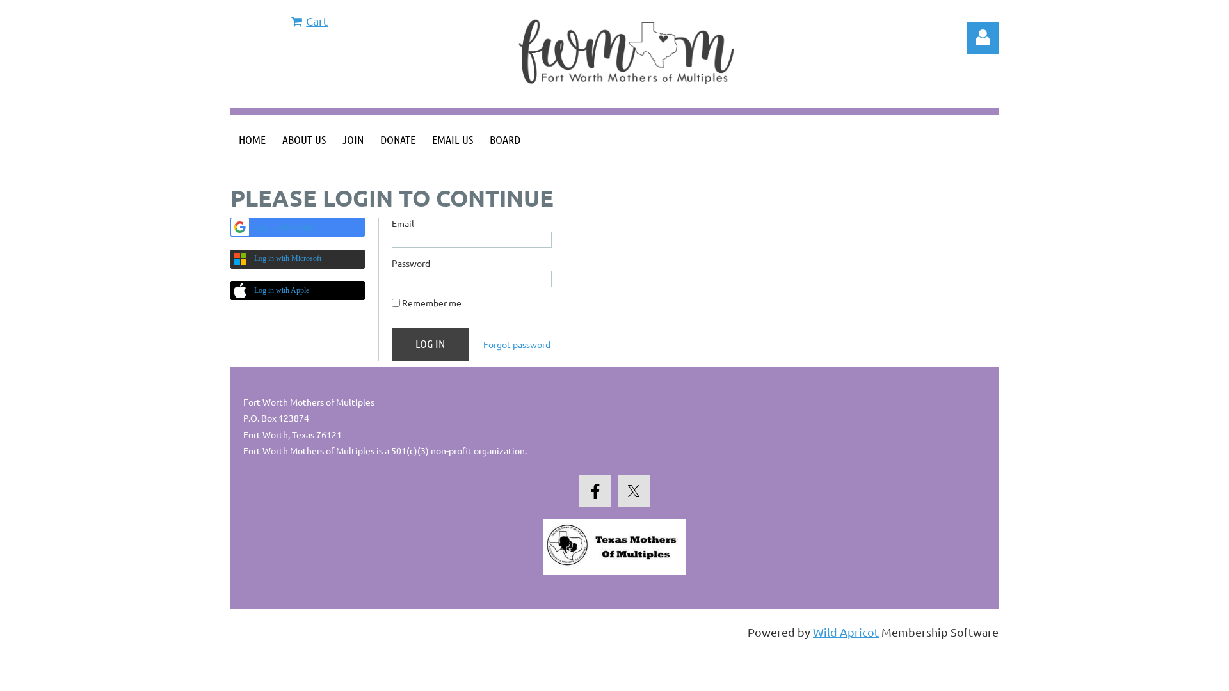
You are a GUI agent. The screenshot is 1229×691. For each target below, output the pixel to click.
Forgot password (516, 344)
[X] (634, 491)
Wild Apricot (846, 632)
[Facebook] (595, 491)
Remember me (432, 302)
